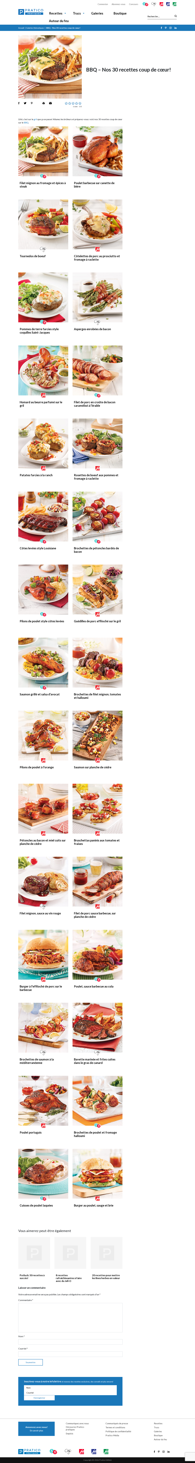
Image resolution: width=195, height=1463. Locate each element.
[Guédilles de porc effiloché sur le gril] (97, 589)
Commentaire (25, 1300)
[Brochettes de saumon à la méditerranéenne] (43, 1028)
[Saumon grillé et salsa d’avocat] (43, 663)
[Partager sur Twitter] (25, 103)
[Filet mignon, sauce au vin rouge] (43, 882)
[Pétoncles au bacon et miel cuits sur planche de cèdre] (43, 809)
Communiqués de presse (116, 1423)
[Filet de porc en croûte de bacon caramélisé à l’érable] (97, 370)
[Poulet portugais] (43, 1101)
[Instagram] (170, 28)
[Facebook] (161, 28)
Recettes (55, 13)
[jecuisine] (162, 4)
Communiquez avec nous (77, 1423)
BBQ (26, 122)
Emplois (69, 1433)
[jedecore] (168, 4)
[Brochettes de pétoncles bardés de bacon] (97, 516)
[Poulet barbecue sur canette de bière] (97, 151)
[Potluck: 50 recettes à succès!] (34, 1253)
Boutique (120, 13)
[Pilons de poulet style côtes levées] (43, 589)
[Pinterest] (166, 28)
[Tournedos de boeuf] (43, 224)
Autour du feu (59, 21)
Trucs (77, 13)
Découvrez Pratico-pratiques (75, 1428)
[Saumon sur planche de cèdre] (97, 735)
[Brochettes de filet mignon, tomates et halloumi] (97, 663)
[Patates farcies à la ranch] (43, 443)
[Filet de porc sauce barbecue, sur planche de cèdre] (97, 882)
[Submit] (175, 16)
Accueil (21, 28)
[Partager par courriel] (50, 103)
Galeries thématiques (35, 28)
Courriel (23, 1348)
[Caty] (154, 4)
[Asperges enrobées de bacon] (97, 297)
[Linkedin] (175, 28)
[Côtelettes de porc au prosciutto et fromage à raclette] (97, 224)
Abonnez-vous (118, 4)
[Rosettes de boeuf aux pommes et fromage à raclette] (97, 443)
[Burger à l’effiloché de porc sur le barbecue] (43, 955)
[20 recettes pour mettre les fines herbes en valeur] (106, 1253)
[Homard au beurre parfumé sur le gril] (43, 370)
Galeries (97, 13)
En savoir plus (36, 1429)
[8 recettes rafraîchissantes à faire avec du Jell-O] (70, 1253)
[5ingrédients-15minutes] (146, 4)
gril (35, 119)
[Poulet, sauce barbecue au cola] (97, 955)
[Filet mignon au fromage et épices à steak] (43, 151)
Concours (133, 4)
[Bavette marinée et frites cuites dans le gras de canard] (97, 1028)
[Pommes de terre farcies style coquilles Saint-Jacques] (43, 297)
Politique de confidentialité (118, 1431)
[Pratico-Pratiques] (30, 12)
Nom (21, 1336)
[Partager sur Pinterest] (32, 103)
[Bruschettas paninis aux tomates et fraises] (97, 809)
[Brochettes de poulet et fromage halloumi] (97, 1101)
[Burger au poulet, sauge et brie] (97, 1174)
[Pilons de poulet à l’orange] (43, 735)
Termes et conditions (115, 1427)
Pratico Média (112, 1435)
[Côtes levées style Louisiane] (43, 516)
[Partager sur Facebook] (18, 103)
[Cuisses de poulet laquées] (43, 1174)
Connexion (103, 4)
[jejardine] (175, 4)
